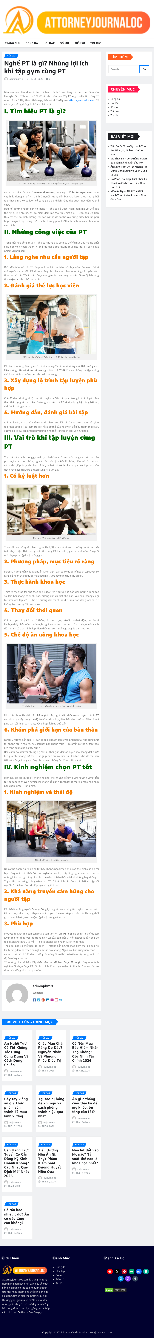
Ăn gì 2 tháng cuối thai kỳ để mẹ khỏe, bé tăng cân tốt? (84, 1105)
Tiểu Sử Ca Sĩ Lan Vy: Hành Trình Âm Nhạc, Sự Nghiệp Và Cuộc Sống (129, 150)
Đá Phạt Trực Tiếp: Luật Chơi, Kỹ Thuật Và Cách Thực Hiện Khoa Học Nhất (129, 183)
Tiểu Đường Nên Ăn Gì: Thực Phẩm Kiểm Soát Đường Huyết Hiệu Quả (49, 1161)
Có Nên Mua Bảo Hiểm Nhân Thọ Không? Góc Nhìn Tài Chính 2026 (85, 1051)
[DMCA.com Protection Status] (128, 1290)
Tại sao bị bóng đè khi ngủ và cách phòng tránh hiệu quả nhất (51, 1107)
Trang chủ (12, 43)
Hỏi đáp (49, 43)
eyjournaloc (15, 1070)
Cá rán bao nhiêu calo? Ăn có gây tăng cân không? (16, 1216)
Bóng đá (32, 43)
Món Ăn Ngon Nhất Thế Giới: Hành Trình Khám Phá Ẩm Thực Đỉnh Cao (128, 195)
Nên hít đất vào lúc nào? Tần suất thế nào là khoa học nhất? (85, 1156)
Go (144, 69)
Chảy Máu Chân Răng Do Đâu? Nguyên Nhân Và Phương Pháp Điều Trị (51, 1051)
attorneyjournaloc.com (82, 100)
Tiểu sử (80, 43)
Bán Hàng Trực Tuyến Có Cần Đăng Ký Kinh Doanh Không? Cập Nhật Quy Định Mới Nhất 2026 (16, 1163)
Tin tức (95, 43)
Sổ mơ (64, 43)
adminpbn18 (16, 78)
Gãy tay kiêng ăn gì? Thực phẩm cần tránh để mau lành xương (16, 1107)
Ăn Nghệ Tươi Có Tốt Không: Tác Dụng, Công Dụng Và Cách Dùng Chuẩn (16, 1054)
